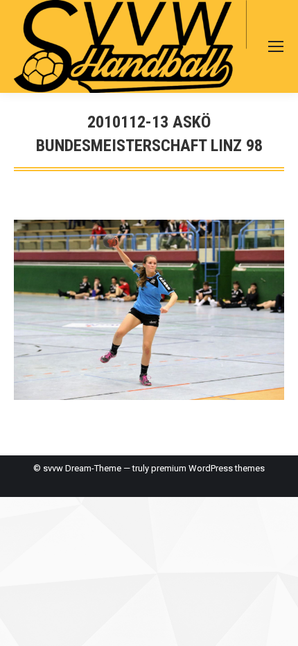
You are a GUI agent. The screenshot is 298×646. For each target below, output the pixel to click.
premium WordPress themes (208, 468)
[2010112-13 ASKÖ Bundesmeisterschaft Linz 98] (149, 310)
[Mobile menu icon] (276, 46)
